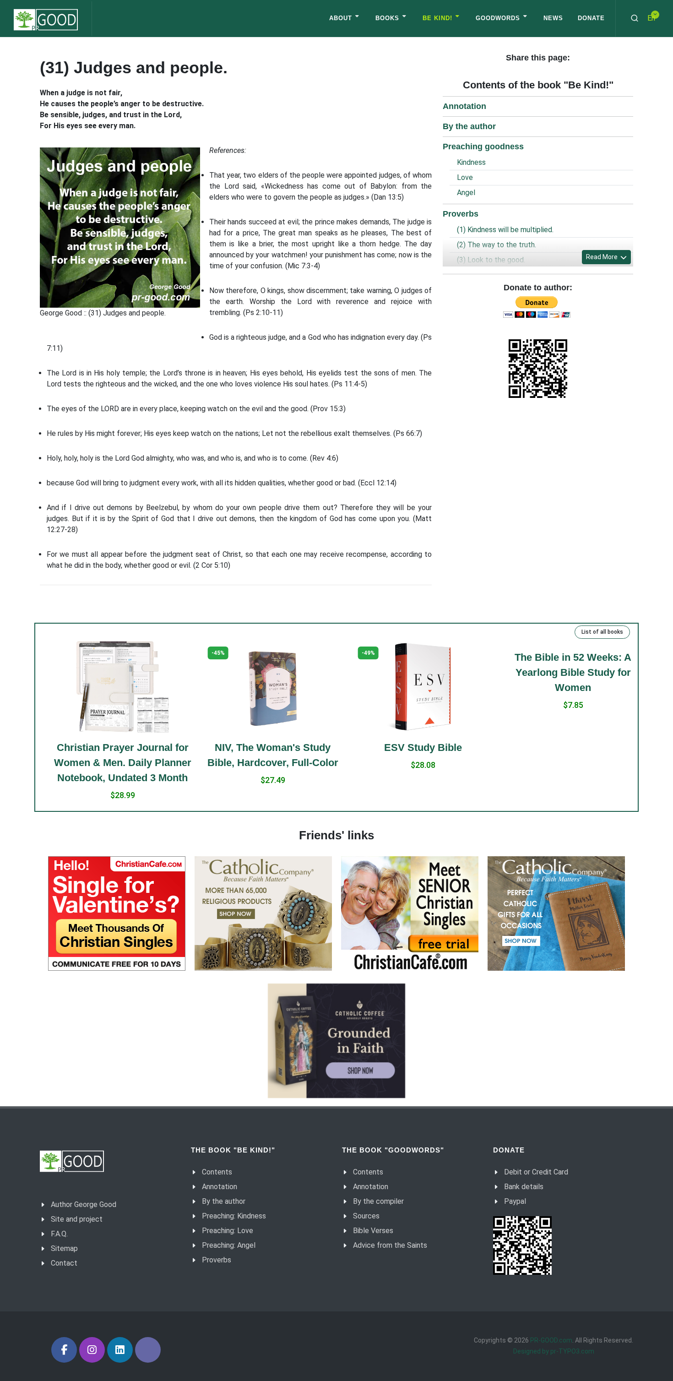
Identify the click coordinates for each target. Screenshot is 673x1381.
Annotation (464, 106)
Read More (602, 257)
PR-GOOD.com (551, 1340)
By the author (469, 126)
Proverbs (460, 213)
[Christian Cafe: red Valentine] (116, 913)
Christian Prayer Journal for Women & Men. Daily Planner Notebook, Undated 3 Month (111, 762)
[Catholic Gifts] (263, 913)
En (651, 18)
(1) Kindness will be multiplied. (505, 229)
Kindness (471, 162)
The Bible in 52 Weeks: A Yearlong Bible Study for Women (562, 672)
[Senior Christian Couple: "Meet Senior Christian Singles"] (409, 913)
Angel (466, 192)
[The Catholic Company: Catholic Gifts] (556, 913)
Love (465, 177)
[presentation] (32, 726)
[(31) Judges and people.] (120, 227)
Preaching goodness (483, 146)
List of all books (602, 632)
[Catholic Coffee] (336, 1041)
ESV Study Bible (411, 747)
